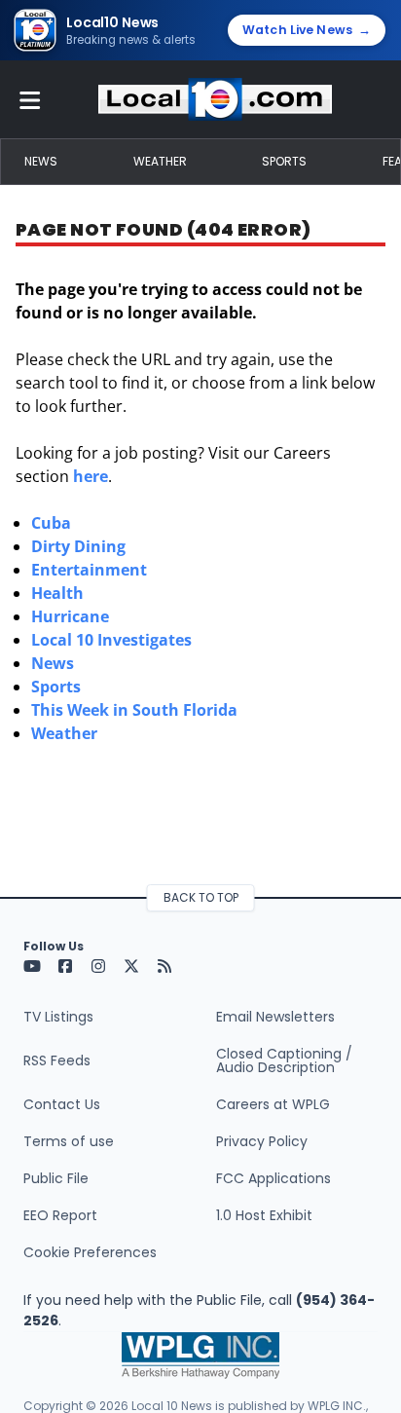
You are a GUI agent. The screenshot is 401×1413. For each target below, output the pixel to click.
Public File (56, 1178)
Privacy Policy (262, 1141)
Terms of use (68, 1141)
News (40, 161)
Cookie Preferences (90, 1252)
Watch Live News (306, 29)
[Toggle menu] (30, 99)
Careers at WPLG (273, 1104)
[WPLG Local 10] (215, 99)
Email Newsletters (275, 1016)
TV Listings (58, 1016)
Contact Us (61, 1104)
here (90, 476)
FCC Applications (273, 1178)
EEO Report (60, 1215)
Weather (160, 161)
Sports (284, 161)
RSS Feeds (57, 1060)
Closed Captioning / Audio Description (284, 1060)
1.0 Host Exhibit (264, 1215)
